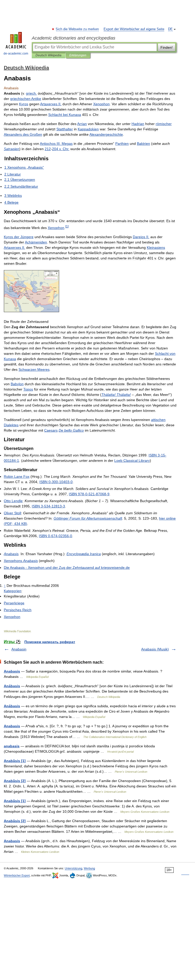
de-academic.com (16, 53)
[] (67, 226)
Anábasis (12, 686)
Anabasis (12, 671)
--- (56, 482)
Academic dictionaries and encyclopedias (73, 38)
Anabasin (18, 649)
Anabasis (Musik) (155, 649)
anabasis (12, 746)
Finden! (166, 47)
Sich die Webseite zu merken (77, 29)
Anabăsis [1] (15, 761)
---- (89, 494)
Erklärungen (77, 55)
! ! (116, 395)
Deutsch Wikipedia (48, 55)
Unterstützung (73, 868)
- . (67, 567)
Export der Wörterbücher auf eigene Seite (134, 29)
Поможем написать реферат (49, 642)
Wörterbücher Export (17, 875)
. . (60, 149)
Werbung (89, 868)
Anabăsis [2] (15, 781)
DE (170, 29)
